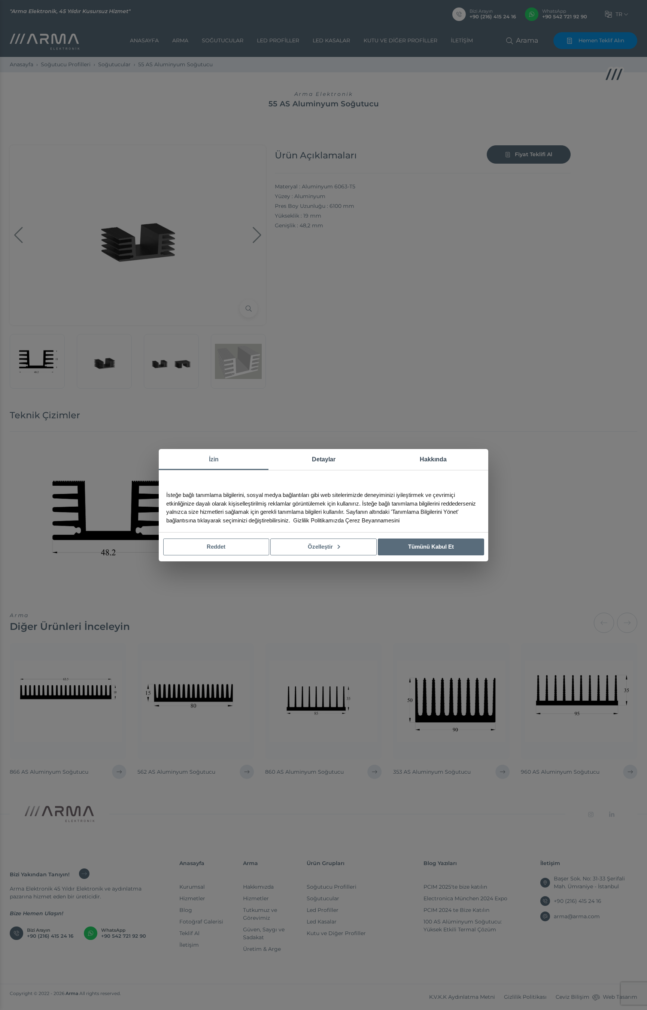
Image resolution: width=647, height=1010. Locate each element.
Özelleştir (321, 546)
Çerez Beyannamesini (372, 520)
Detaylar (323, 459)
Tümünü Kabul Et (431, 546)
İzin (214, 459)
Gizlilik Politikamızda (318, 520)
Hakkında (433, 459)
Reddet (216, 546)
